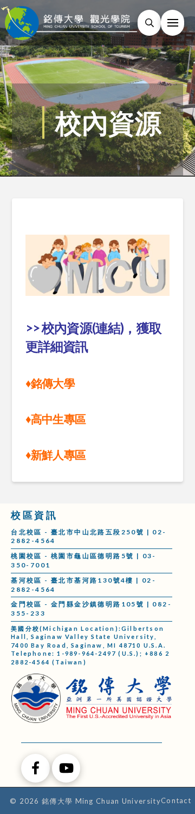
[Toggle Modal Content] (149, 23)
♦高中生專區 (55, 418)
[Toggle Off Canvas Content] (172, 23)
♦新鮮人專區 (56, 454)
